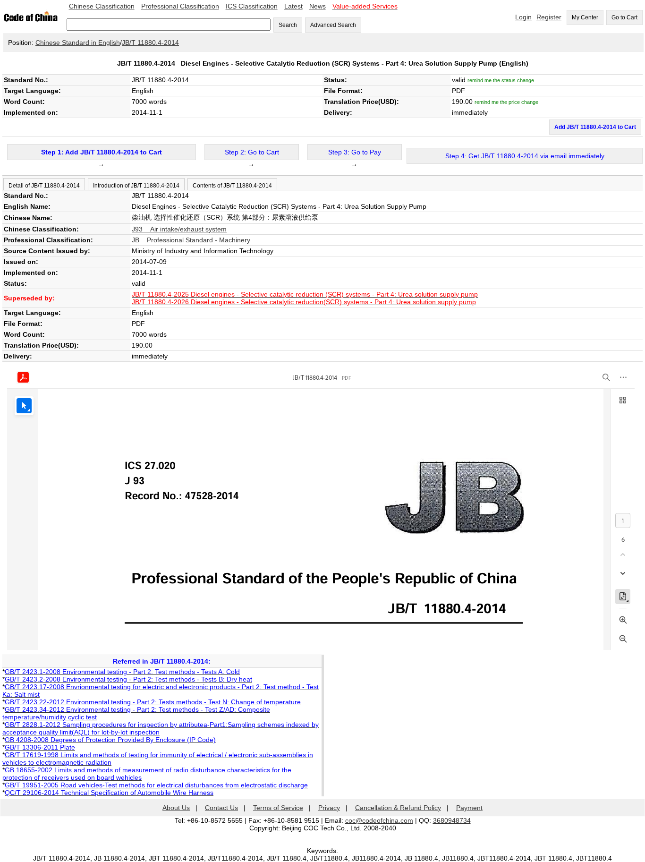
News (317, 6)
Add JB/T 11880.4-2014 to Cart (595, 127)
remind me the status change (500, 80)
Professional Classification (180, 6)
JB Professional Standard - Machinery (191, 240)
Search (288, 25)
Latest (293, 6)
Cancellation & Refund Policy (398, 807)
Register (548, 17)
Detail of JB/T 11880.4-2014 (44, 185)
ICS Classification (252, 6)
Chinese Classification (102, 6)
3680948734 (452, 820)
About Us (176, 807)
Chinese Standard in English (77, 42)
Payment (469, 807)
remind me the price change (506, 102)
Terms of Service (278, 807)
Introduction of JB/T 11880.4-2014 (136, 185)
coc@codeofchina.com (379, 820)
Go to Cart (624, 17)
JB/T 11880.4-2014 (150, 42)
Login (523, 17)
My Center (585, 17)
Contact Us (221, 807)
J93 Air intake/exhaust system (179, 229)
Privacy (329, 807)
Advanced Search (333, 25)
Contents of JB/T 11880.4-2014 (232, 185)
